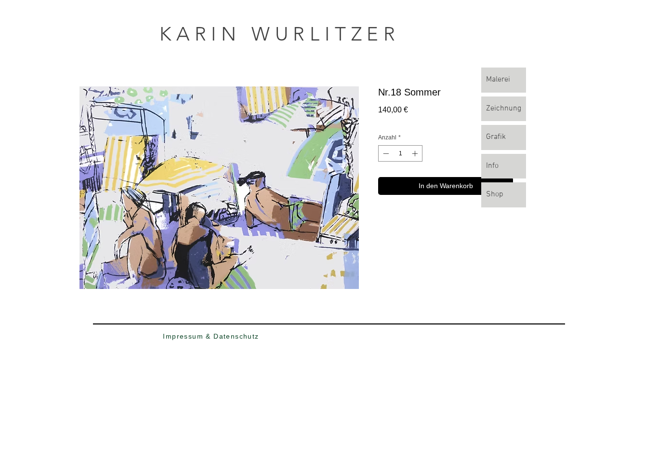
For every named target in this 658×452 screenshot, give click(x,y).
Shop (494, 194)
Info (492, 166)
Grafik (496, 137)
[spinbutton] (400, 153)
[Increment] (415, 153)
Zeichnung (503, 108)
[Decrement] (385, 153)
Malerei (498, 79)
